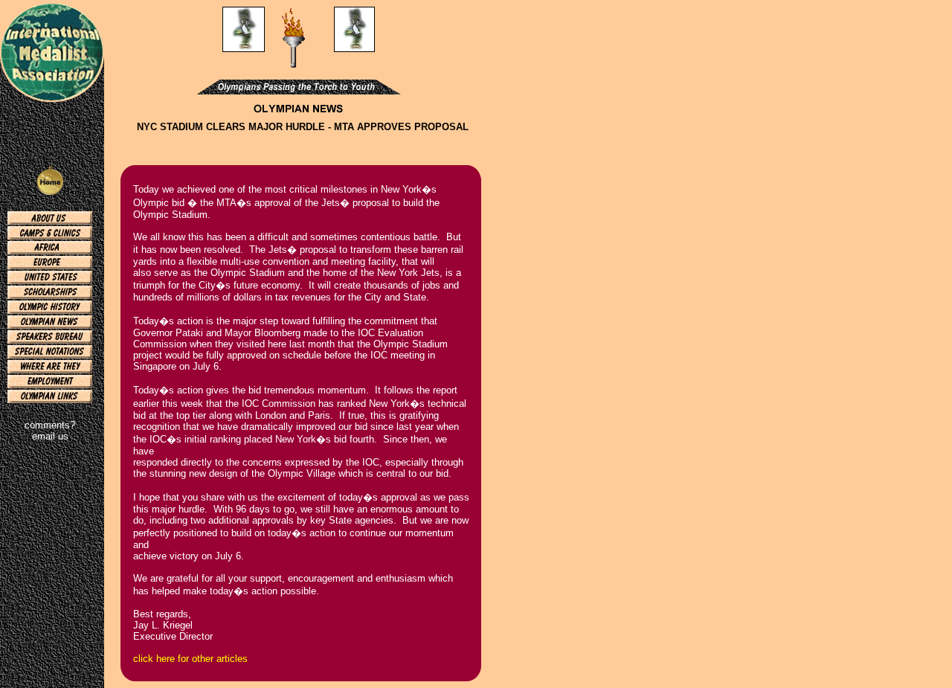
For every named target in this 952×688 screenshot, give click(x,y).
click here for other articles (190, 658)
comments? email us (50, 430)
